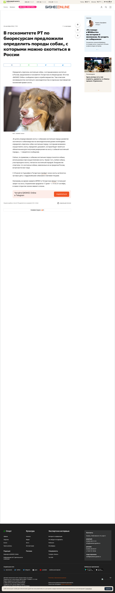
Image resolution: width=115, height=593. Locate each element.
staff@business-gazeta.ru (93, 556)
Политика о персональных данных (57, 577)
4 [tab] (98, 90)
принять (108, 588)
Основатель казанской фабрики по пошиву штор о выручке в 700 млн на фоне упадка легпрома (97, 44)
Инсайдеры (52, 546)
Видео (28, 539)
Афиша (6, 536)
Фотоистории (30, 546)
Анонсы (28, 536)
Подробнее (88, 588)
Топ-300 (51, 557)
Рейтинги (51, 542)
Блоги (5, 542)
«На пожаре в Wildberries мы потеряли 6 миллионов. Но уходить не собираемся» (97, 34)
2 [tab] (97, 49)
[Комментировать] (77, 25)
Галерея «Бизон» (53, 554)
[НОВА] (28, 7)
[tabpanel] (98, 33)
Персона (6, 539)
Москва (93, 2)
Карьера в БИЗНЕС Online (11, 554)
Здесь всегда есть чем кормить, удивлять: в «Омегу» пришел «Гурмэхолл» (98, 79)
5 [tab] (99, 90)
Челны (82, 2)
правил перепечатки (66, 584)
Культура (30, 531)
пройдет (44, 173)
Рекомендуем (90, 74)
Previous (87, 50)
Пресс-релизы (8, 546)
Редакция (7, 551)
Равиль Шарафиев (100, 22)
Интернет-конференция (55, 536)
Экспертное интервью (59, 531)
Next (109, 50)
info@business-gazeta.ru (93, 543)
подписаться (61, 194)
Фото (27, 542)
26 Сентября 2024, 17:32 (11, 26)
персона (88, 18)
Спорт (8, 531)
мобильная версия (54, 570)
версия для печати (65, 203)
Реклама (29, 551)
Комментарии (37, 210)
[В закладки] (77, 30)
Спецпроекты (53, 551)
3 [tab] (98, 49)
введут (54, 181)
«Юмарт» (98, 24)
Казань (6, 7)
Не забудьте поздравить (56, 539)
